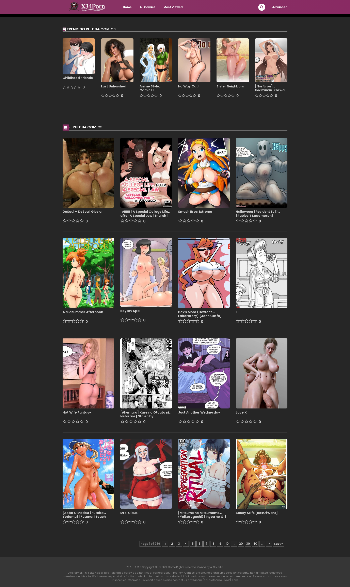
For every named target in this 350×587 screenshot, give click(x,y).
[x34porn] (86, 7)
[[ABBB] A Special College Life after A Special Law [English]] (146, 172)
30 (248, 544)
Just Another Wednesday (199, 412)
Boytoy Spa (130, 310)
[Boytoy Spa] (146, 272)
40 (255, 544)
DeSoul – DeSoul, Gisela (82, 211)
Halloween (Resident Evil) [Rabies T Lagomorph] (257, 213)
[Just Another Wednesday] (204, 373)
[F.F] (261, 273)
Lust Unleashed (113, 86)
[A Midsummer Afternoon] (88, 273)
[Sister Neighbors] (233, 60)
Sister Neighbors (230, 86)
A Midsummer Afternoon (83, 312)
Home (127, 7)
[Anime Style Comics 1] (156, 60)
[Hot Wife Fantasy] (88, 373)
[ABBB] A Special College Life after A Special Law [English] (144, 213)
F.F (238, 312)
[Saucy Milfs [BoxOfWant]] (261, 473)
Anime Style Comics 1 (149, 88)
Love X (241, 412)
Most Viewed (173, 7)
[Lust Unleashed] (117, 60)
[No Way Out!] (194, 60)
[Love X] (261, 373)
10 (227, 544)
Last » (278, 544)
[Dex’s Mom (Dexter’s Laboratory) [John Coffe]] (204, 273)
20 (241, 544)
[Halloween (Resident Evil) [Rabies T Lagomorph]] (261, 172)
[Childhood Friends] (79, 56)
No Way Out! (188, 86)
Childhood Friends (78, 78)
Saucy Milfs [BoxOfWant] (257, 512)
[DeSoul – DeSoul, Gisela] (88, 172)
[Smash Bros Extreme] (204, 172)
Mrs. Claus (129, 512)
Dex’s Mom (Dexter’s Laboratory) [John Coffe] (200, 314)
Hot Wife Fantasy (77, 412)
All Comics (147, 7)
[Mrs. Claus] (146, 473)
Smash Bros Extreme (195, 211)
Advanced (279, 7)
